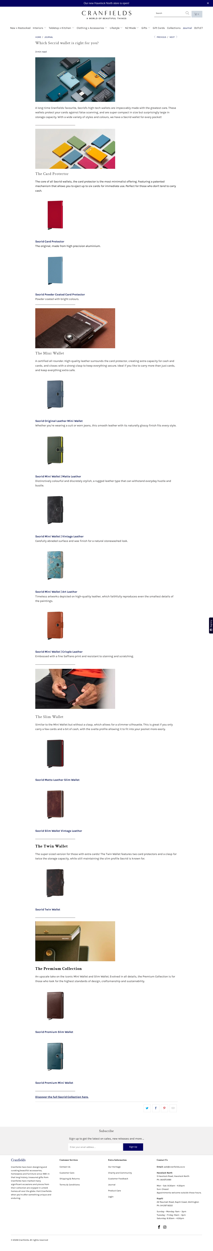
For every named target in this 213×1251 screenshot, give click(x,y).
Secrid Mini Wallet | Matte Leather (58, 476)
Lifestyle (115, 27)
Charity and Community (120, 1173)
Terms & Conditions (70, 1184)
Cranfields (24, 1240)
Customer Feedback (118, 1178)
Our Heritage (114, 1167)
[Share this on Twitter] (147, 1108)
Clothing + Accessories (91, 27)
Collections (174, 27)
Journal (187, 27)
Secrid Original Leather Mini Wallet (59, 421)
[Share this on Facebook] (155, 1108)
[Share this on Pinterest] (164, 1108)
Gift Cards (159, 27)
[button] (208, 3)
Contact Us (65, 1167)
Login (110, 1196)
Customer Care (67, 1173)
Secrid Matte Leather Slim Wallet (57, 779)
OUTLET (198, 27)
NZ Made (130, 27)
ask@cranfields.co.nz (174, 1167)
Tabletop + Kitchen (60, 27)
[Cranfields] (106, 15)
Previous (161, 37)
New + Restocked (20, 27)
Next (172, 37)
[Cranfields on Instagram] (165, 1227)
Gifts (144, 27)
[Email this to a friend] (173, 1108)
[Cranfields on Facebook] (159, 1227)
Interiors (38, 27)
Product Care (114, 1190)
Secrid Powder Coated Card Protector (60, 294)
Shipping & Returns (70, 1178)
